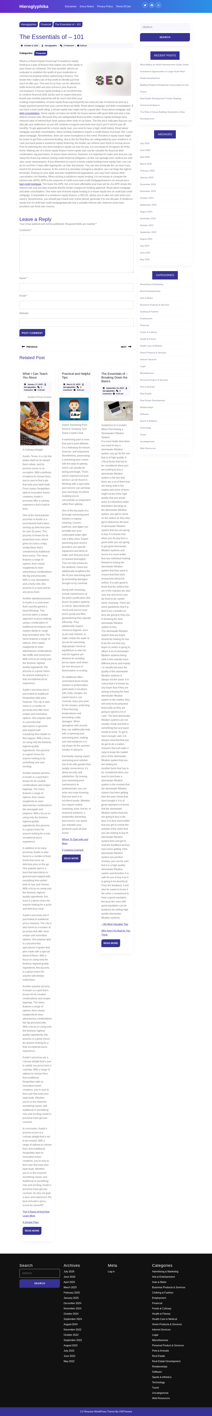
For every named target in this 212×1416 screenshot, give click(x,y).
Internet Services (148, 359)
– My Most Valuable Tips (114, 924)
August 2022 (146, 239)
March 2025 (146, 164)
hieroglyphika (51, 46)
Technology (145, 428)
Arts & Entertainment (150, 291)
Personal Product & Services (154, 380)
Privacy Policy (105, 6)
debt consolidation (29, 113)
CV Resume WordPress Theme (97, 1411)
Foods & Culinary (148, 332)
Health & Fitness (148, 339)
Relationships (146, 407)
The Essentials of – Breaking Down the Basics (114, 377)
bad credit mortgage (30, 184)
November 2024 (148, 191)
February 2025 (147, 170)
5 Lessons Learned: (73, 850)
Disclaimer (71, 6)
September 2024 (148, 205)
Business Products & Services (154, 305)
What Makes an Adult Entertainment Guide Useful (164, 64)
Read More (33, 1232)
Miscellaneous (147, 373)
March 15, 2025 (73, 384)
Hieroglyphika (33, 6)
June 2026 (145, 150)
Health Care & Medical (151, 346)
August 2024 (146, 211)
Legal (142, 366)
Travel (143, 434)
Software (144, 414)
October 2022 (146, 225)
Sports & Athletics (148, 421)
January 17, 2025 (35, 384)
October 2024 (146, 198)
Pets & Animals (147, 387)
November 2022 (148, 218)
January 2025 (146, 177)
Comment (25, 230)
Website (23, 313)
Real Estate (145, 393)
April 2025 (145, 157)
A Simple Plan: (31, 1222)
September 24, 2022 (115, 388)
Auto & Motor (146, 298)
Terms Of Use (123, 6)
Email (23, 295)
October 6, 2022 (31, 46)
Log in (111, 1271)
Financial (46, 24)
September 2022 (148, 232)
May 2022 (145, 259)
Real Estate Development (152, 400)
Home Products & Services (153, 352)
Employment (146, 318)
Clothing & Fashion (149, 311)
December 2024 (148, 184)
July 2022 (144, 246)
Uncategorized (147, 441)
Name (23, 278)
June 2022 (145, 252)
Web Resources (148, 448)
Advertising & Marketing (151, 284)
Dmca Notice (87, 6)
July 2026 (144, 143)
